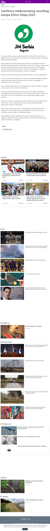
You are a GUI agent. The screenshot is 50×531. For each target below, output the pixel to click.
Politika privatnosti (27, 523)
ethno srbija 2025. (7, 129)
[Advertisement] (25, 145)
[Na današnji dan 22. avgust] (12, 331)
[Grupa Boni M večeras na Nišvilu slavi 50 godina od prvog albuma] (37, 166)
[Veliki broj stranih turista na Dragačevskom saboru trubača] (12, 189)
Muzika (3, 6)
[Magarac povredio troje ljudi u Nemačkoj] (12, 486)
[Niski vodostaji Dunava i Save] (12, 505)
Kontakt (33, 523)
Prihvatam (25, 529)
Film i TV (8, 6)
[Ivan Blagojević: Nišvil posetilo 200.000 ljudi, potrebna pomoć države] (12, 166)
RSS (37, 523)
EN (29, 1)
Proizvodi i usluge (19, 523)
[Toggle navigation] (47, 1)
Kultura (13, 6)
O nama (13, 523)
